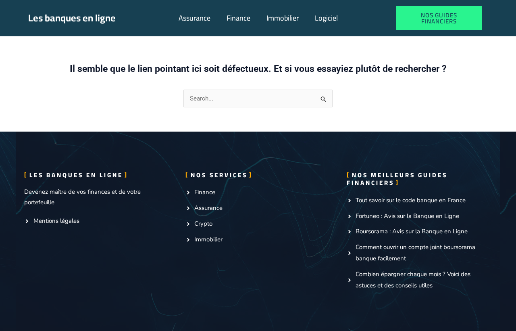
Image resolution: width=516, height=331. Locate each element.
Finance (238, 18)
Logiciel (326, 18)
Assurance (194, 18)
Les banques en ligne (72, 18)
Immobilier (282, 18)
